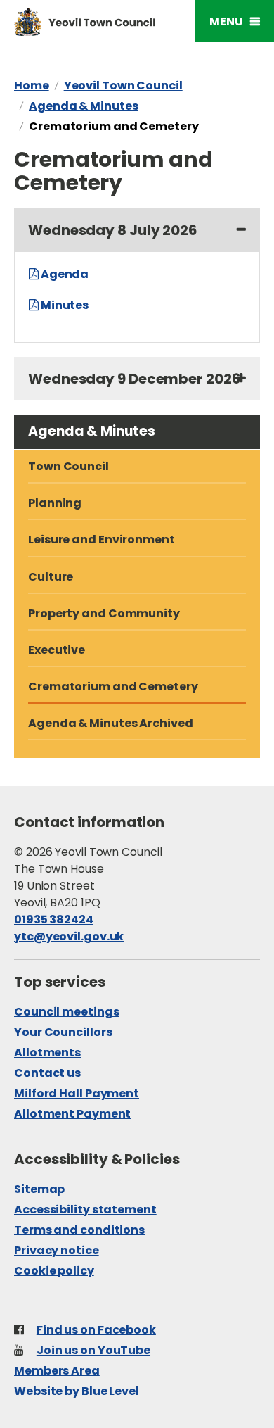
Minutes (65, 305)
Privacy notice (56, 1250)
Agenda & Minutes (83, 106)
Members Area (57, 1371)
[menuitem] (137, 577)
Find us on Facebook (96, 1330)
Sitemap (39, 1189)
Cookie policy (54, 1271)
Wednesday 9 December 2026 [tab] (134, 378)
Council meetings (66, 1012)
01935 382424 (53, 919)
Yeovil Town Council (123, 85)
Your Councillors (63, 1032)
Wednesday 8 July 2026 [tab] (112, 230)
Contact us (47, 1073)
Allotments (47, 1052)
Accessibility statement (85, 1209)
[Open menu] (234, 21)
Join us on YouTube (93, 1350)
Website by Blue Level (76, 1391)
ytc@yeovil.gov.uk (69, 936)
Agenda (65, 274)
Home (31, 85)
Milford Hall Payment (76, 1093)
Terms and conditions (79, 1230)
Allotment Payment (72, 1114)
